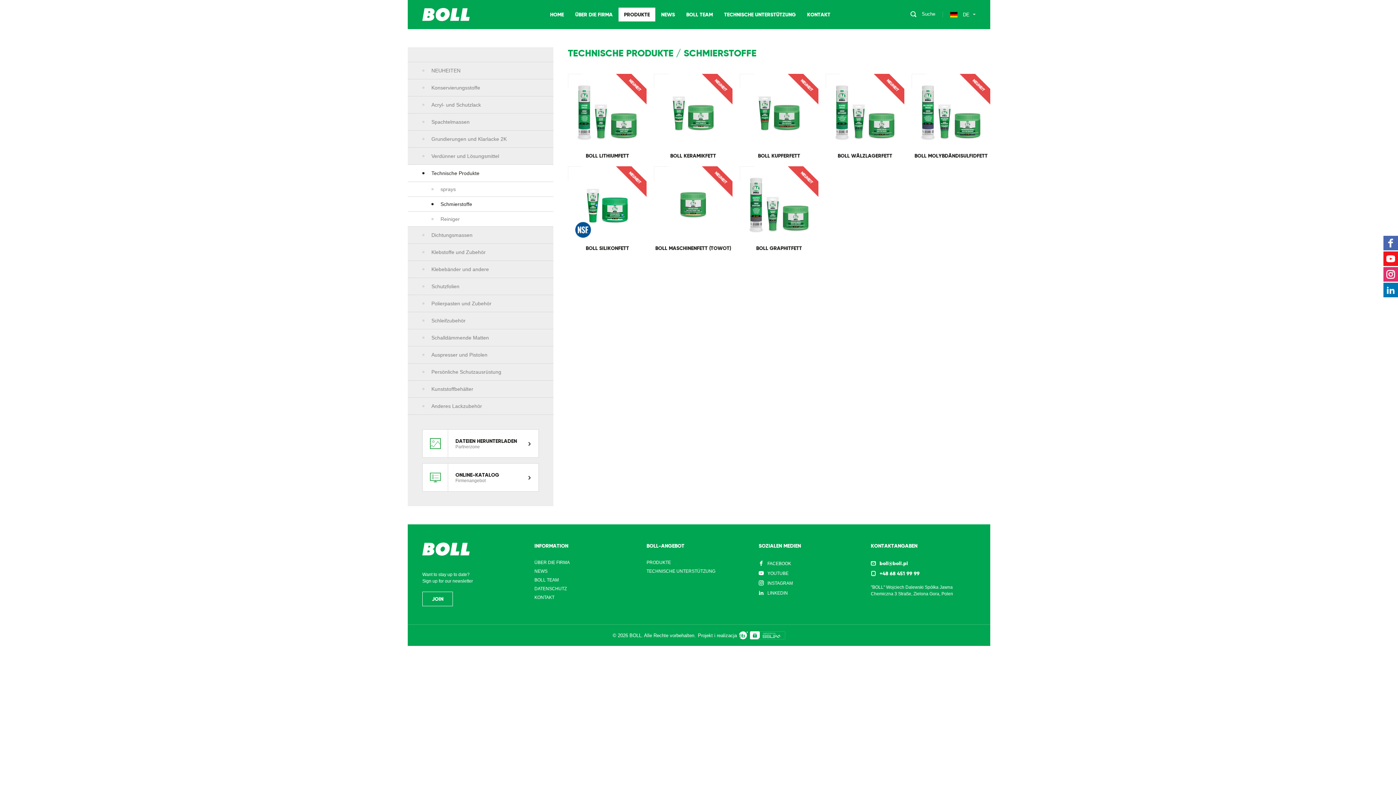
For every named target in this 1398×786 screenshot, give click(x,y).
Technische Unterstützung (760, 14)
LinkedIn (777, 593)
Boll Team (699, 14)
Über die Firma (594, 14)
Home (557, 14)
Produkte (637, 14)
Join (437, 599)
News (668, 14)
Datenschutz (550, 588)
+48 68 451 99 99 (900, 573)
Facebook (779, 563)
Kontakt (818, 14)
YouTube (778, 573)
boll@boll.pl (894, 563)
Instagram (780, 583)
